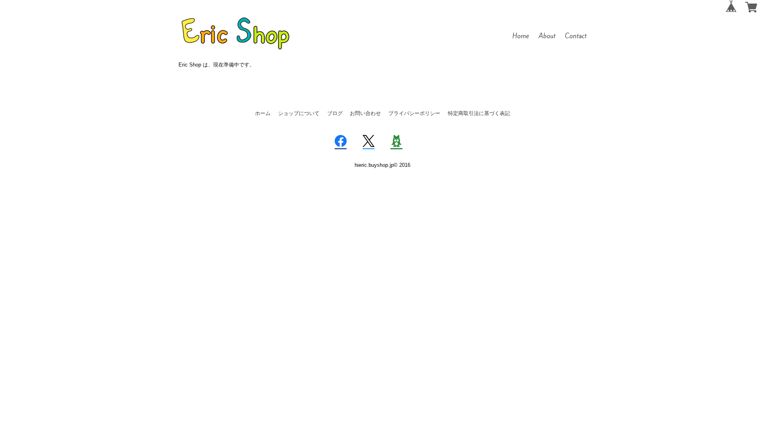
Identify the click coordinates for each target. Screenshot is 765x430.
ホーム (263, 113)
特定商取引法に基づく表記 (479, 113)
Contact (575, 36)
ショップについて (299, 113)
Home (520, 36)
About (547, 36)
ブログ (335, 113)
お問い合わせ (365, 113)
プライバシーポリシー (414, 113)
